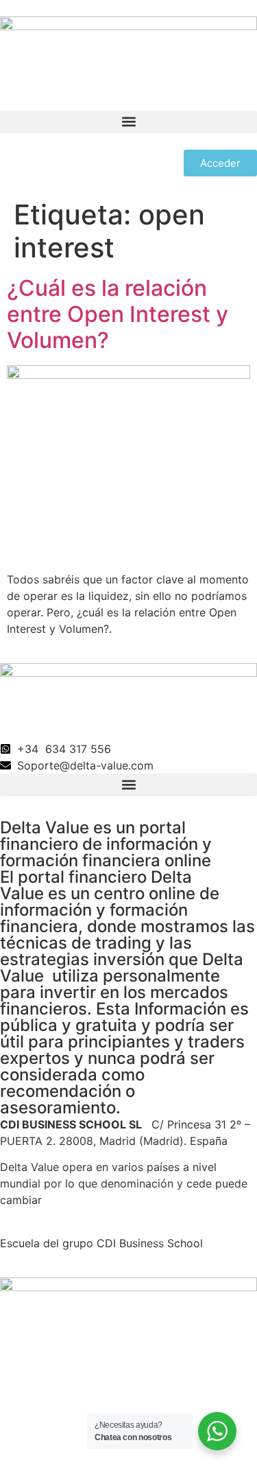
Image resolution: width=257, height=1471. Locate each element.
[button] (128, 122)
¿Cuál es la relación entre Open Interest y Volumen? (117, 314)
